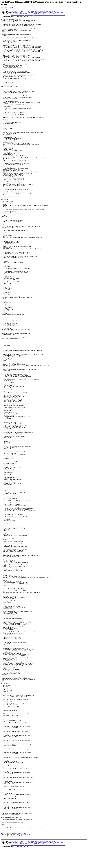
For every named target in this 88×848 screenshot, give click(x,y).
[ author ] (27, 16)
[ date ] (14, 16)
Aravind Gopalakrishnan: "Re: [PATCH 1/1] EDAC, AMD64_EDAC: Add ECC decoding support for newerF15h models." (38, 15)
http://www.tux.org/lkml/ (16, 835)
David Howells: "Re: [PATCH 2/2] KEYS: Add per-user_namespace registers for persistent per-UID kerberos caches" (35, 11)
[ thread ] (18, 16)
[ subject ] (22, 16)
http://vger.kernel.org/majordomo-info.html (20, 834)
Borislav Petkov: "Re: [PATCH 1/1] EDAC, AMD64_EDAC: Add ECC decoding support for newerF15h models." (34, 13)
